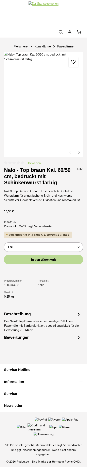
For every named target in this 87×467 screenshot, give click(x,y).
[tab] (42, 322)
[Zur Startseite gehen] (43, 13)
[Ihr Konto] (70, 32)
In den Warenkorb (43, 259)
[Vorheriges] (70, 152)
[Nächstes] (78, 152)
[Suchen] (61, 32)
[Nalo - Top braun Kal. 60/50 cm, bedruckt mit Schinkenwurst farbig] (43, 104)
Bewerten (34, 163)
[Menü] (8, 32)
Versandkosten (72, 445)
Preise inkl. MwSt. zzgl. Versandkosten (28, 226)
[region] (43, 104)
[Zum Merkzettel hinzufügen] (73, 61)
